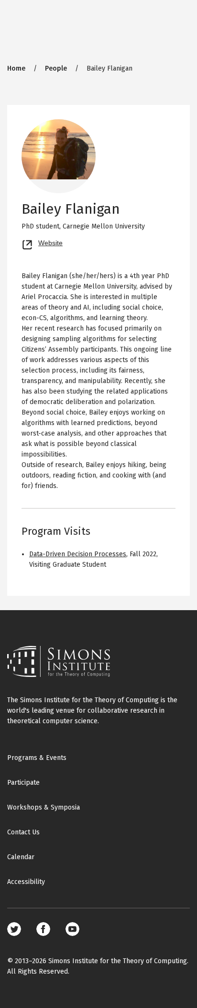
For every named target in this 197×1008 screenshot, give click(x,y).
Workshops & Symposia (43, 807)
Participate (23, 783)
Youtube (72, 929)
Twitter (14, 929)
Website (50, 242)
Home (16, 68)
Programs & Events (36, 758)
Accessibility (26, 882)
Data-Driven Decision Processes (77, 554)
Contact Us (23, 832)
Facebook (43, 929)
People (56, 68)
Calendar (20, 857)
